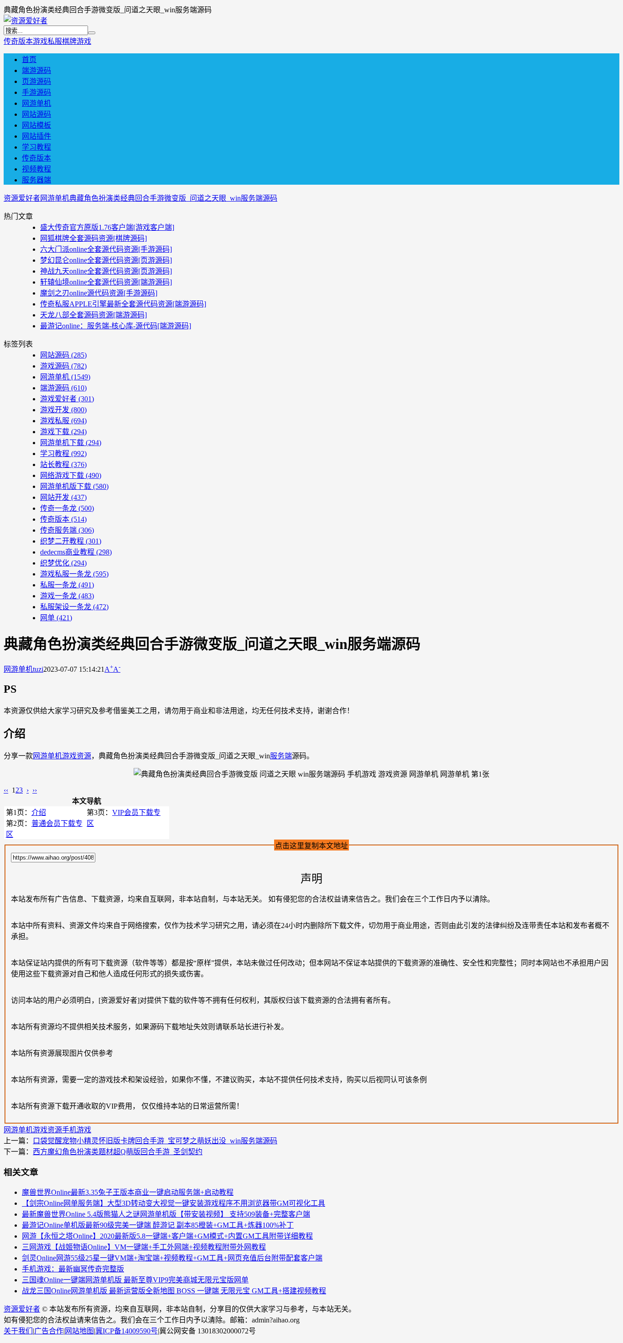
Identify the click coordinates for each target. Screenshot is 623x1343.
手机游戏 (76, 1130)
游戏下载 (63, 432)
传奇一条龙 (67, 508)
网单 (56, 618)
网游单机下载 (70, 442)
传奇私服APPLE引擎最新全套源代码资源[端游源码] (123, 304)
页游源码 (36, 81)
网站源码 (36, 114)
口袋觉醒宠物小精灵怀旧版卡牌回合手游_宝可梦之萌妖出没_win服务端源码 (155, 1141)
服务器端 (36, 180)
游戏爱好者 (67, 399)
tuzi (38, 669)
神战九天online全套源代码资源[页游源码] (106, 271)
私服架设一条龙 (74, 607)
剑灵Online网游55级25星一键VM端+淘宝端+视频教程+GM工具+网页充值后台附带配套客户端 (172, 1258)
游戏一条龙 (67, 596)
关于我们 (18, 1331)
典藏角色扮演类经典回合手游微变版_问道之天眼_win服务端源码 (173, 198)
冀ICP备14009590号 (126, 1331)
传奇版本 (18, 41)
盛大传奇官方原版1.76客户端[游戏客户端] (107, 227)
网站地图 (79, 1331)
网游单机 (36, 103)
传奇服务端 (67, 530)
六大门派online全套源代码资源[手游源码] (106, 249)
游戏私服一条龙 (74, 574)
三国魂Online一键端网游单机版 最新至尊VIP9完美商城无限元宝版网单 (135, 1280)
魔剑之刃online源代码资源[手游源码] (98, 293)
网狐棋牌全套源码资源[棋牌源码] (93, 238)
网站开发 (63, 497)
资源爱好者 (22, 198)
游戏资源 (76, 756)
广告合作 (48, 1331)
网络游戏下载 (70, 475)
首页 (29, 59)
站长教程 (63, 464)
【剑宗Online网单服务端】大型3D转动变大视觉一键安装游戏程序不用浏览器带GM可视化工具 (173, 1203)
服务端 (281, 756)
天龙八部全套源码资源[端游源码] (93, 315)
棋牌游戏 (76, 41)
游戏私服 (47, 41)
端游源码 (36, 70)
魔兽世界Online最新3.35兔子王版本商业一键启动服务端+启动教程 (128, 1192)
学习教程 (36, 147)
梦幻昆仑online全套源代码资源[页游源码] (106, 260)
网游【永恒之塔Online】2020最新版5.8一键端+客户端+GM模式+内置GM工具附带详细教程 (167, 1236)
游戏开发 (63, 410)
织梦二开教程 (70, 541)
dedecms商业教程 (76, 552)
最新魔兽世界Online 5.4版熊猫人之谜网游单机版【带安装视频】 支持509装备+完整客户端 (166, 1214)
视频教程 (36, 169)
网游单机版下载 (74, 486)
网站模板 (36, 125)
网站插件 (36, 136)
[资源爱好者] (25, 21)
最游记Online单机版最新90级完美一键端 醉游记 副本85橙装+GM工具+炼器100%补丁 (158, 1225)
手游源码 (36, 92)
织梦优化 (63, 563)
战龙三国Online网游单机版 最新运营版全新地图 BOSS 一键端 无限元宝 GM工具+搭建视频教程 (174, 1291)
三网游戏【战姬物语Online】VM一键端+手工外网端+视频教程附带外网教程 (144, 1247)
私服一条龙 (67, 585)
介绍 (38, 812)
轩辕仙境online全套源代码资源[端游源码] (106, 282)
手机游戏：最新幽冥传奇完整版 (73, 1269)
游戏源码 (63, 366)
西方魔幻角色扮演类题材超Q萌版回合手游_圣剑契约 (117, 1152)
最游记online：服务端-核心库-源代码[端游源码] (115, 326)
